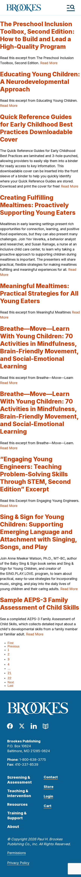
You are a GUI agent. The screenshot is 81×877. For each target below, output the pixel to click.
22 (9, 678)
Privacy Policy (18, 863)
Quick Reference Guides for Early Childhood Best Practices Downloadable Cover (36, 128)
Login (48, 796)
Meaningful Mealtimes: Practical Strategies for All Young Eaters (39, 293)
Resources (17, 804)
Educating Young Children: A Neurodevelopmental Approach (40, 82)
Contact (51, 777)
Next (11, 682)
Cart (47, 806)
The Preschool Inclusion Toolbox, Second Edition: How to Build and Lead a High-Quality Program (37, 35)
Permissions (16, 853)
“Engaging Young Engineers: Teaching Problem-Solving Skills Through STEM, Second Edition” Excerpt (35, 474)
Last (10, 685)
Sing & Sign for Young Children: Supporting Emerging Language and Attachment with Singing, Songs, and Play (38, 532)
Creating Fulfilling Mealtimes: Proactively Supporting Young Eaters (38, 205)
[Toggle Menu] (70, 8)
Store (48, 787)
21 (9, 673)
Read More (48, 63)
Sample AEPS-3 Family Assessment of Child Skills (39, 603)
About (13, 826)
